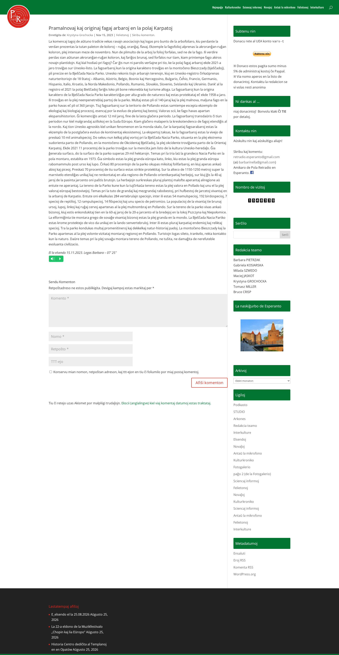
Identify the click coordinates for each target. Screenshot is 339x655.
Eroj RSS (239, 560)
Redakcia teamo (245, 426)
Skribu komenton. (143, 35)
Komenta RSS (243, 567)
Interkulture (317, 7)
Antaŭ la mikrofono (284, 7)
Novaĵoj (239, 446)
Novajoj (268, 7)
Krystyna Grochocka (80, 35)
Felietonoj (302, 7)
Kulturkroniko (233, 7)
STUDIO (239, 412)
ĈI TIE (282, 111)
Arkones (239, 419)
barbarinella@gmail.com (257, 162)
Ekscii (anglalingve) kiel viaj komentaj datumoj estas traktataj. (166, 403)
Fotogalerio (241, 467)
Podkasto (240, 405)
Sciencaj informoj (252, 7)
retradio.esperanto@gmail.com (256, 157)
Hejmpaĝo (217, 7)
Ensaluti (239, 553)
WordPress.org (244, 574)
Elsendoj (239, 439)
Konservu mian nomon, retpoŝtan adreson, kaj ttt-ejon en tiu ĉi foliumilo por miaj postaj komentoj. (126, 372)
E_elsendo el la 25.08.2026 (70, 614)
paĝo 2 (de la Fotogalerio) (252, 474)
